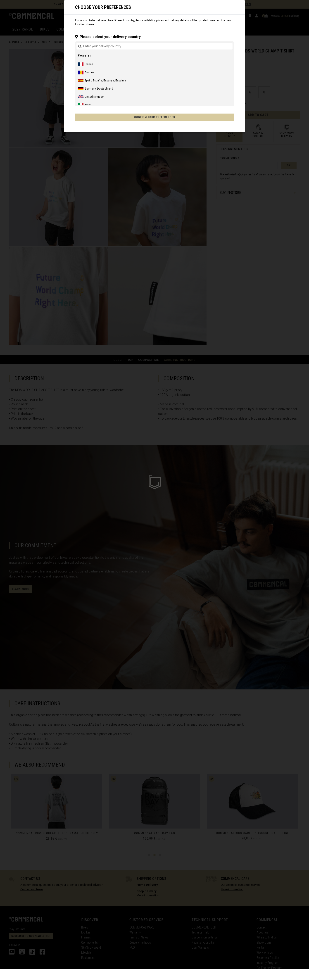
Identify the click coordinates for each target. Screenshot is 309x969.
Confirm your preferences (154, 117)
